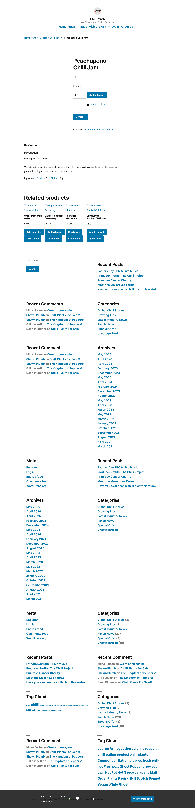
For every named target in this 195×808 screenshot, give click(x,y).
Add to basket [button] (34, 232)
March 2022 (106, 419)
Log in (30, 472)
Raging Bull (127, 778)
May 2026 (104, 354)
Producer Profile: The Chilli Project (121, 275)
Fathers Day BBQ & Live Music (118, 271)
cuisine (54, 705)
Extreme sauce (130, 760)
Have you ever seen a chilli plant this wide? (127, 289)
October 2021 (107, 428)
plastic (43, 710)
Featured (103, 129)
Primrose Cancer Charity (114, 280)
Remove (77, 798)
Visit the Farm (98, 26)
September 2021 (109, 432)
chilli (35, 705)
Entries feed (34, 476)
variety (55, 710)
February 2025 (108, 368)
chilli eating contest (113, 754)
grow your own (83, 705)
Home (62, 26)
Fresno (109, 766)
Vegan (103, 784)
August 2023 (107, 396)
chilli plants (139, 754)
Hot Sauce (125, 772)
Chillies (54, 178)
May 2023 (104, 400)
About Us (127, 26)
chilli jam (41, 705)
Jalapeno (142, 772)
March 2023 (106, 409)
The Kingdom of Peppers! (67, 319)
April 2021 (105, 441)
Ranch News (106, 324)
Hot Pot (111, 772)
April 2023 (105, 405)
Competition (108, 760)
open (38, 710)
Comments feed (37, 481)
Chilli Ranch (97, 19)
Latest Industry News (112, 319)
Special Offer (107, 329)
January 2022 (107, 423)
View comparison (142, 798)
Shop (71, 26)
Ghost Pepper (131, 766)
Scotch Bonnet (148, 778)
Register (32, 467)
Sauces (43, 37)
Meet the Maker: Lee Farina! (116, 284)
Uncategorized (108, 333)
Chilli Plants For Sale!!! (65, 315)
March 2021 (106, 446)
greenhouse (74, 705)
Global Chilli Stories (111, 310)
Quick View (33, 238)
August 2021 (106, 437)
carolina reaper (143, 749)
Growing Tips (107, 315)
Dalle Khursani (61, 705)
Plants (112, 778)
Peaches (41, 178)
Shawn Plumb (35, 315)
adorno (103, 749)
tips (51, 710)
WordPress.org (36, 486)
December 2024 (109, 373)
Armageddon (120, 749)
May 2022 (104, 414)
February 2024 (108, 386)
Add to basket (96, 95)
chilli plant (48, 705)
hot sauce (31, 710)
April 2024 (105, 382)
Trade (83, 26)
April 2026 (105, 359)
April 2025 (105, 363)
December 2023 (109, 391)
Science (47, 710)
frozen (117, 767)
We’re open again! (60, 310)
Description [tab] (31, 145)
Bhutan (28, 705)
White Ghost (118, 784)
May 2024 (104, 377)
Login (115, 26)
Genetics (68, 705)
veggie (60, 710)
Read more (74, 232)
